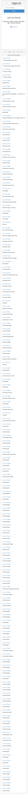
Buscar (14, 11)
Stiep (14, 51)
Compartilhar (14, 26)
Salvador (9, 51)
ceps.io (16, 3)
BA (5, 51)
